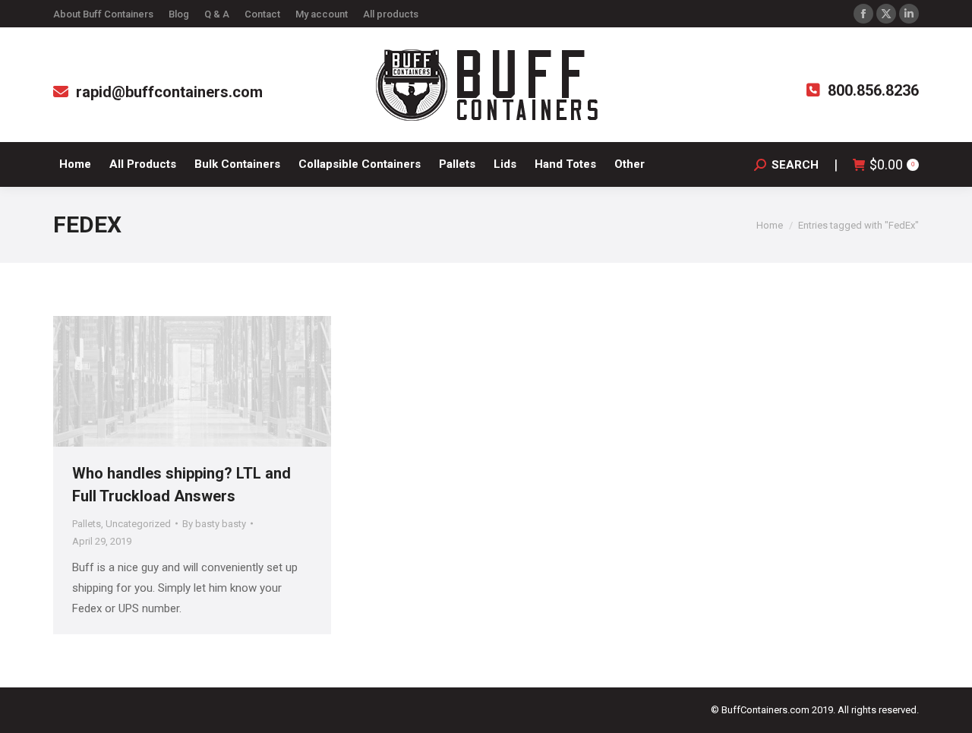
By (214, 523)
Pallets (86, 523)
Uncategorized (138, 523)
